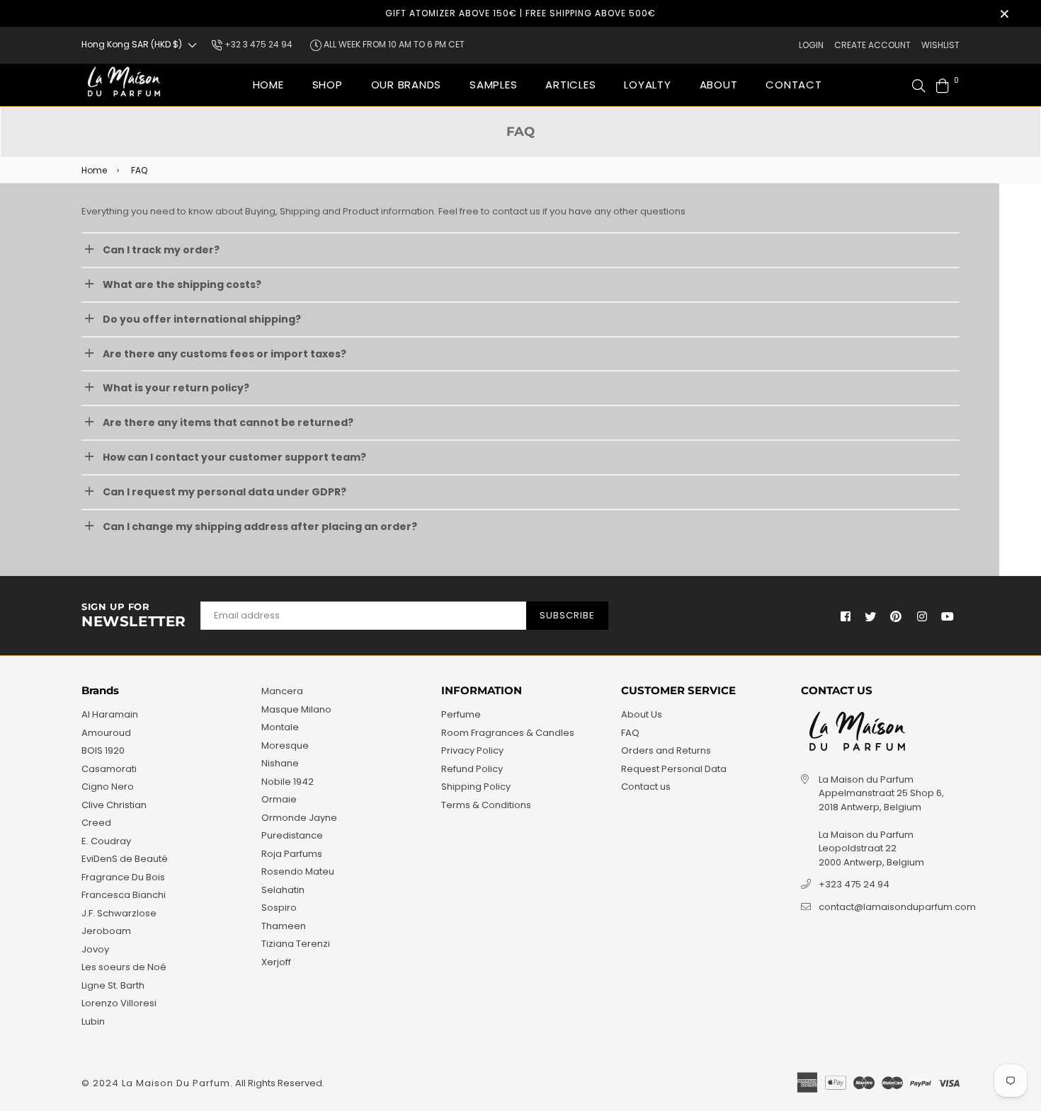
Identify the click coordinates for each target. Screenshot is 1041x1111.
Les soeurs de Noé (123, 967)
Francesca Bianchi (123, 895)
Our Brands (406, 84)
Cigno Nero (107, 786)
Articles (570, 84)
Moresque (285, 745)
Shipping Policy (476, 786)
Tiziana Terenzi (295, 943)
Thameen (283, 926)
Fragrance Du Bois (123, 877)
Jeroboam (106, 931)
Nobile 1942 (287, 781)
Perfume (461, 714)
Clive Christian (114, 805)
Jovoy (95, 949)
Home (268, 84)
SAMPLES (493, 84)
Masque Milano (296, 709)
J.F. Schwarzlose (119, 913)
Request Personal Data (674, 769)
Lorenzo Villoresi (119, 1003)
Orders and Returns (666, 750)
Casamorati (109, 769)
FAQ (630, 732)
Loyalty (647, 84)
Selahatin (283, 890)
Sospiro (279, 907)
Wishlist (940, 45)
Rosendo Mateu (297, 871)
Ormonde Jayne (299, 817)
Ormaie (279, 799)
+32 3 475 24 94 (257, 44)
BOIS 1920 (103, 750)
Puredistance (292, 835)
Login (811, 45)
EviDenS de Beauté (124, 858)
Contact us (646, 786)
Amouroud (106, 732)
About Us (641, 714)
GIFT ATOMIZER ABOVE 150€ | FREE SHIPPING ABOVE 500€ (520, 13)
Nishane (280, 763)
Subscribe (567, 615)
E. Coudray (106, 841)
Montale (280, 727)
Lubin (93, 1021)
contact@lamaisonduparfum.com (897, 907)
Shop (327, 84)
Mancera (282, 691)
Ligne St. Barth (112, 985)
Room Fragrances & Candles (507, 732)
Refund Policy (472, 769)
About (719, 84)
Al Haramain (109, 714)
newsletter (133, 615)
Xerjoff (276, 962)
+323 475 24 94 (854, 884)
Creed (96, 822)
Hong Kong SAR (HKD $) (131, 44)
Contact (793, 84)
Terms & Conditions (486, 805)
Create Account (872, 45)
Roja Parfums (291, 853)
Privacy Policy (472, 750)
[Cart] (942, 84)
